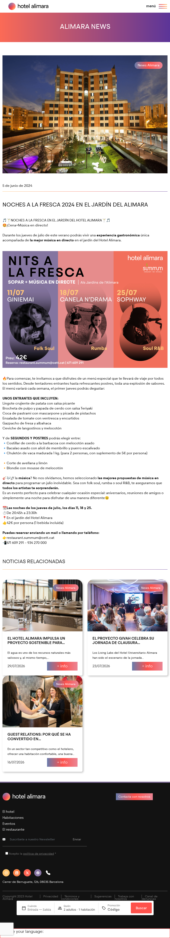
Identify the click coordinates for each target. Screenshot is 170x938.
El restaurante (13, 829)
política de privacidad (38, 853)
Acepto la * (32, 853)
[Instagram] (7, 872)
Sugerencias (103, 896)
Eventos (8, 824)
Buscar (141, 908)
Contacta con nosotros (134, 796)
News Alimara (148, 65)
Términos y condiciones (70, 898)
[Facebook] (39, 872)
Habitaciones (13, 818)
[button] (50, 872)
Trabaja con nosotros (124, 898)
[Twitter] (29, 872)
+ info (62, 666)
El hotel (8, 812)
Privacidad (50, 896)
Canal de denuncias (150, 898)
